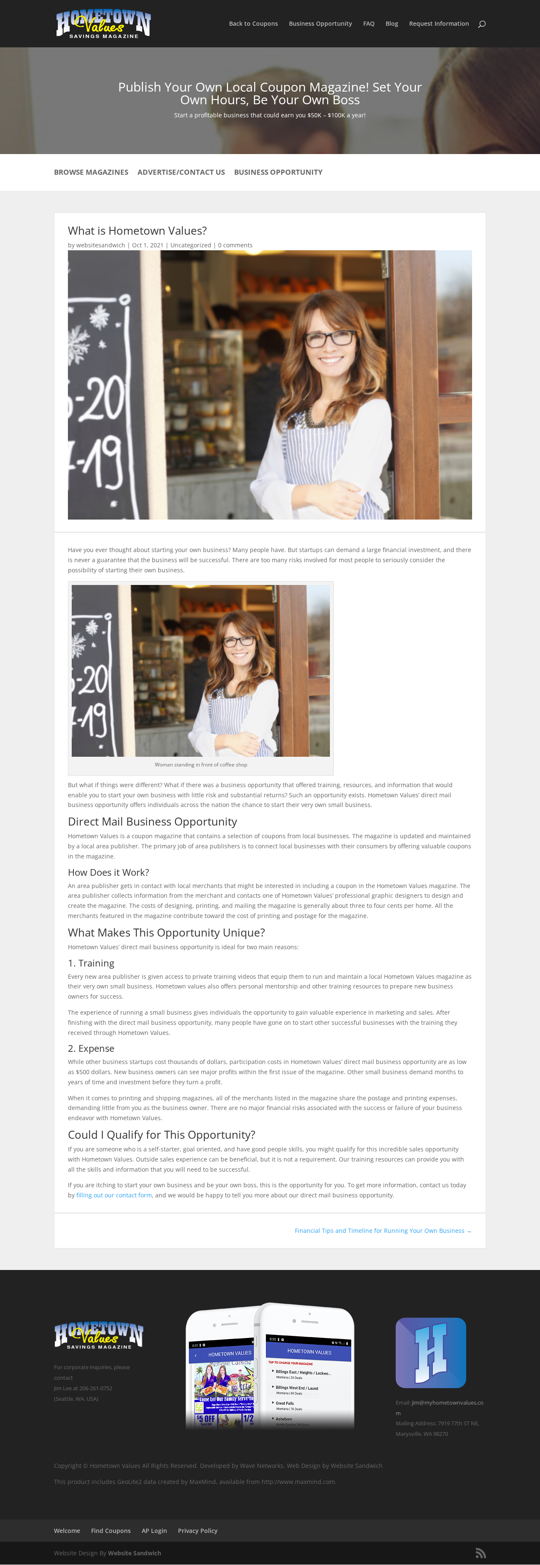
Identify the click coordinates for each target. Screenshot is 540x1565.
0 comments (235, 245)
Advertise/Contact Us (181, 173)
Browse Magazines (91, 173)
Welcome (67, 1531)
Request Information (439, 24)
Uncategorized (190, 245)
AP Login (154, 1531)
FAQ (369, 24)
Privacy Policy (198, 1531)
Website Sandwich (134, 1553)
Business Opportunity (320, 24)
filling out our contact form (114, 1195)
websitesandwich (100, 245)
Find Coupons (111, 1531)
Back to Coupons (253, 24)
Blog (392, 24)
